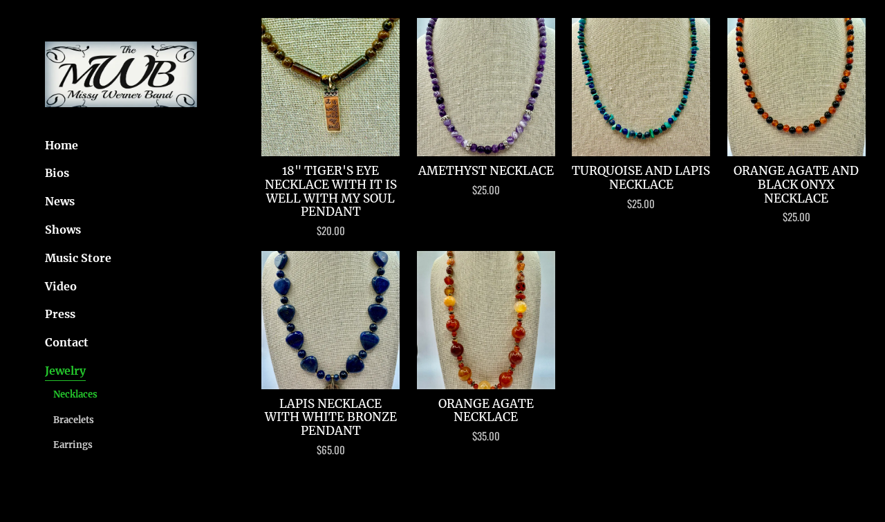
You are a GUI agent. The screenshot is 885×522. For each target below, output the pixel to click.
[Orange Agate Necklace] (486, 320)
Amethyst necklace (486, 171)
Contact (66, 342)
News (60, 201)
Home (61, 145)
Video (61, 286)
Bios (57, 173)
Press (60, 314)
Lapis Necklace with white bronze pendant (331, 418)
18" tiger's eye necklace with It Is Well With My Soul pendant (331, 191)
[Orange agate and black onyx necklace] (796, 87)
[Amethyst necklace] (486, 87)
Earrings (73, 445)
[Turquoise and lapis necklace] (641, 87)
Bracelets (73, 420)
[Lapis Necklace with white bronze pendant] (330, 320)
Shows (63, 229)
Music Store (78, 258)
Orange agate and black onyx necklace (796, 185)
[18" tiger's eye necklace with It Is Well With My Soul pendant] (330, 87)
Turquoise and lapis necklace (641, 178)
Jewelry (65, 370)
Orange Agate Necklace (486, 411)
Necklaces (75, 394)
